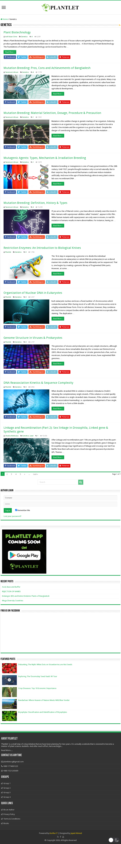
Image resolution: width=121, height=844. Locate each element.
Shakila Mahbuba (11, 436)
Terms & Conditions (11, 819)
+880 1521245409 (10, 771)
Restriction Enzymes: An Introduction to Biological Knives (42, 248)
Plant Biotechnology (17, 32)
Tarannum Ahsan (11, 72)
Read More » (9, 52)
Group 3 (6, 792)
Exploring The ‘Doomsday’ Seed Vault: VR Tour (37, 676)
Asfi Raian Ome (11, 37)
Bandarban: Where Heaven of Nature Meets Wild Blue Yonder (44, 700)
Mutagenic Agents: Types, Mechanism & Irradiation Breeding (45, 158)
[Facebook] (60, 837)
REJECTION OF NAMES (11, 591)
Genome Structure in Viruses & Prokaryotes (33, 337)
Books (6, 823)
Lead (31, 436)
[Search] (80, 482)
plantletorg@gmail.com (14, 762)
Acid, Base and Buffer (11, 587)
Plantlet (8, 252)
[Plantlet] (61, 6)
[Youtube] (63, 837)
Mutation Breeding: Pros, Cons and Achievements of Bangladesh (47, 68)
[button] (114, 840)
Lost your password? (12, 516)
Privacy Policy (9, 814)
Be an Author (8, 810)
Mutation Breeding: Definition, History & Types (35, 203)
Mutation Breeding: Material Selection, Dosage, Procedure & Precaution (52, 113)
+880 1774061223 (10, 766)
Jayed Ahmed (76, 833)
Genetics (24, 37)
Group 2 (6, 788)
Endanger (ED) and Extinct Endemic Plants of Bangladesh (25, 596)
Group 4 (6, 797)
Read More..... (7, 750)
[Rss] (58, 837)
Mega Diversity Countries (12, 600)
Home (5, 19)
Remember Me (23, 510)
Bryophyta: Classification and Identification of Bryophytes (42, 712)
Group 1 (6, 783)
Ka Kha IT (54, 833)
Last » (35, 474)
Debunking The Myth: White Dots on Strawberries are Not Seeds (45, 664)
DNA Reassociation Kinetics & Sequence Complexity (38, 382)
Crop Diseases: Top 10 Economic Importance (37, 688)
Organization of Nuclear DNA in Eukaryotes (33, 293)
